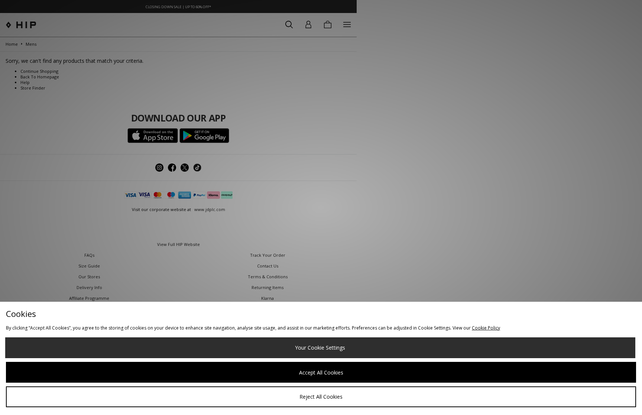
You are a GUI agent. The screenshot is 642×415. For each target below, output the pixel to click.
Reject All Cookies (321, 396)
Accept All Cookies (321, 372)
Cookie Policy (486, 328)
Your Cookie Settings (320, 347)
